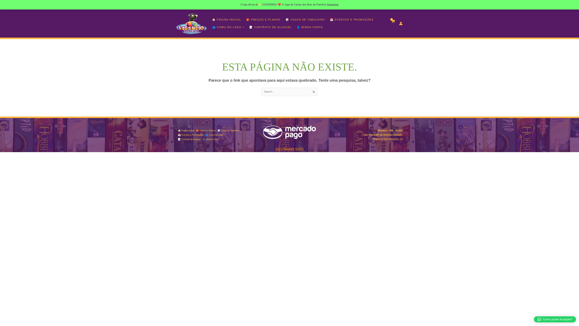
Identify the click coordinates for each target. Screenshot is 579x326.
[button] (242, 27)
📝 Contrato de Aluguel (270, 27)
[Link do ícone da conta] (401, 23)
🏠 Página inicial (226, 19)
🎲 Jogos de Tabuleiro (305, 19)
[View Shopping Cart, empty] (393, 23)
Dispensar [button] (333, 4)
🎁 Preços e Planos (263, 19)
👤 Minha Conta (310, 27)
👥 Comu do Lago (226, 27)
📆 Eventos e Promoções (352, 19)
